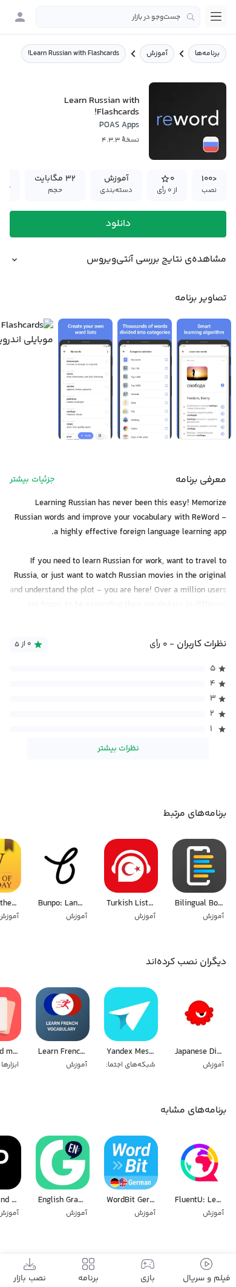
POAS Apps (119, 125)
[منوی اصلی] (216, 16)
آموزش (157, 53)
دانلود (118, 223)
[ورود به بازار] (20, 17)
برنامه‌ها (207, 53)
